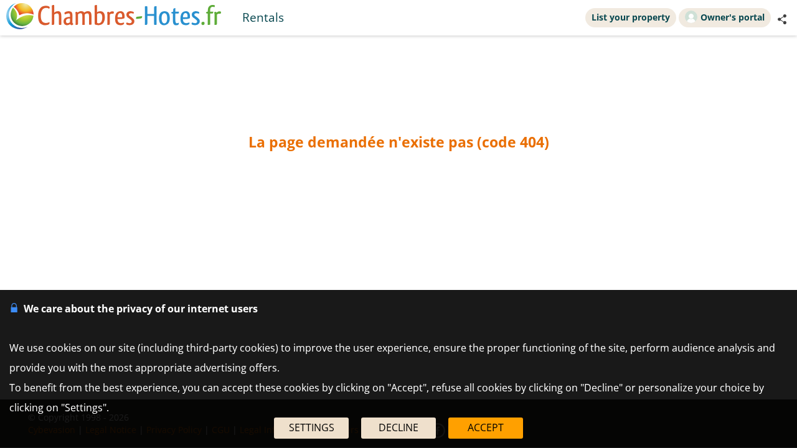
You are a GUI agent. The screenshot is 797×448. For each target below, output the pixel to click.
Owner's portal (732, 17)
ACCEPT (486, 427)
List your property (631, 17)
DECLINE (398, 427)
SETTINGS (311, 427)
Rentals (263, 17)
